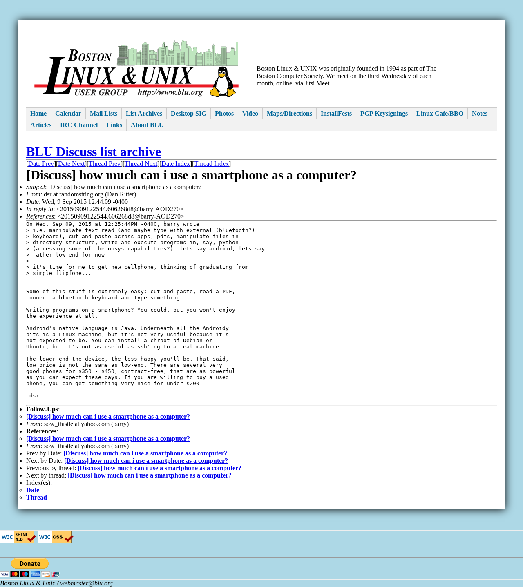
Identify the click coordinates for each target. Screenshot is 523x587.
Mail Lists (103, 113)
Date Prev (41, 163)
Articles (40, 124)
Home (38, 113)
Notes (479, 113)
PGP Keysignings (384, 113)
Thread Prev (105, 163)
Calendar (68, 113)
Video (250, 113)
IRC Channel (79, 124)
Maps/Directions (289, 113)
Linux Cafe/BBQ (439, 113)
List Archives (144, 113)
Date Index (175, 163)
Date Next (71, 163)
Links (114, 124)
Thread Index (211, 163)
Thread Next (141, 163)
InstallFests (336, 113)
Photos (224, 113)
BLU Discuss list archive (93, 151)
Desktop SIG (188, 113)
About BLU (147, 124)
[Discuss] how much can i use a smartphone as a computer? (108, 416)
